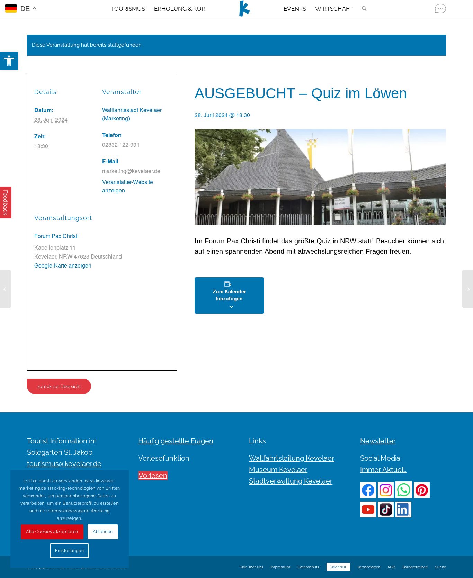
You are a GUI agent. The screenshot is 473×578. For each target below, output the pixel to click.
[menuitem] (128, 8)
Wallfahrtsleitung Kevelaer (291, 458)
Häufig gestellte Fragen (175, 441)
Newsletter (378, 441)
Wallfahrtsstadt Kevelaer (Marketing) (132, 114)
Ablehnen (103, 531)
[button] (9, 61)
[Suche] (361, 8)
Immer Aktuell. (383, 470)
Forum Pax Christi (56, 236)
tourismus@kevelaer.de (64, 464)
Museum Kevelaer (278, 470)
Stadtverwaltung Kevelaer (290, 481)
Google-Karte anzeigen (62, 265)
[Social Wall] (440, 8)
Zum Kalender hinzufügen (229, 295)
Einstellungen (69, 550)
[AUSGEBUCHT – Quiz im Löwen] (5, 289)
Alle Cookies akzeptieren (52, 531)
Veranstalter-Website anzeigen (127, 186)
